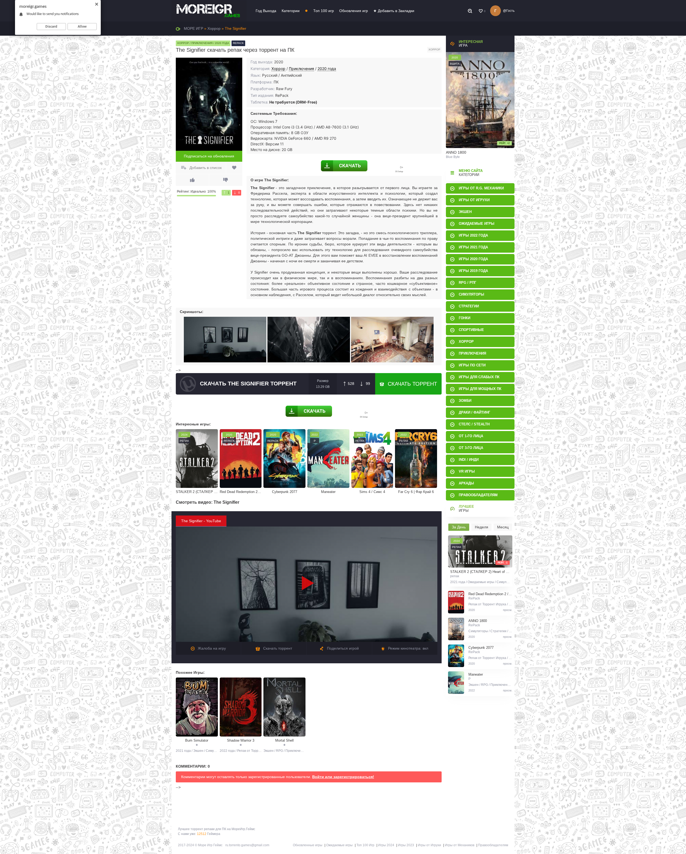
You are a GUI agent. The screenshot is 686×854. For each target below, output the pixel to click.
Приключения (301, 68)
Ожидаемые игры (339, 845)
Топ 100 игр (323, 11)
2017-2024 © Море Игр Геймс (200, 845)
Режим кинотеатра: (407, 648)
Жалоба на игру (211, 648)
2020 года (327, 68)
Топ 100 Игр (365, 845)
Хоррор (278, 68)
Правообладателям (493, 845)
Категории (291, 11)
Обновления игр (353, 11)
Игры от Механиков (459, 845)
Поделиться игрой (342, 648)
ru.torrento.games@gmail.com (247, 845)
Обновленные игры (307, 845)
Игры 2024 (386, 845)
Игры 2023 (406, 845)
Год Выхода (266, 11)
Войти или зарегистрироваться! (343, 777)
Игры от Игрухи (429, 845)
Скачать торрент (411, 384)
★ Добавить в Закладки (393, 11)
